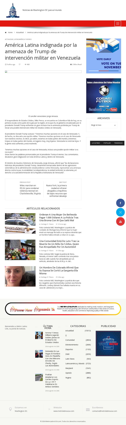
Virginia (78, 378)
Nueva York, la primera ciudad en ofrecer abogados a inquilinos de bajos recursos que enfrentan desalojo (56, 189)
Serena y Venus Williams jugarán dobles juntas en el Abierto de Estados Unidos (52, 337)
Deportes (78, 349)
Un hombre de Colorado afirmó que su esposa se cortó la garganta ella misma (59, 270)
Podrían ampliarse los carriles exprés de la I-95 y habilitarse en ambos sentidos (52, 380)
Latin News (78, 359)
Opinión (78, 373)
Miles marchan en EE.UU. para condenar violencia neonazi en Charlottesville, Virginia (30, 188)
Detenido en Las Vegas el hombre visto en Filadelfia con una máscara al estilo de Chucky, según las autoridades (52, 358)
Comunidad (78, 340)
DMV (78, 354)
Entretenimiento (78, 345)
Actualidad (9, 39)
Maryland (78, 368)
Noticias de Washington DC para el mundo (42, 10)
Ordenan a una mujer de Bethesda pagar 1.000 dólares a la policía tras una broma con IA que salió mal (58, 217)
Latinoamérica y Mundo (23, 39)
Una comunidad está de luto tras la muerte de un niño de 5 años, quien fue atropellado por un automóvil (59, 244)
